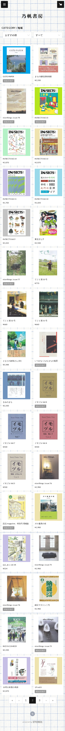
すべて (39, 35)
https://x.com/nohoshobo (32, 713)
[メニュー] (4, 4)
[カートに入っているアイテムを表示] (60, 4)
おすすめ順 (11, 35)
